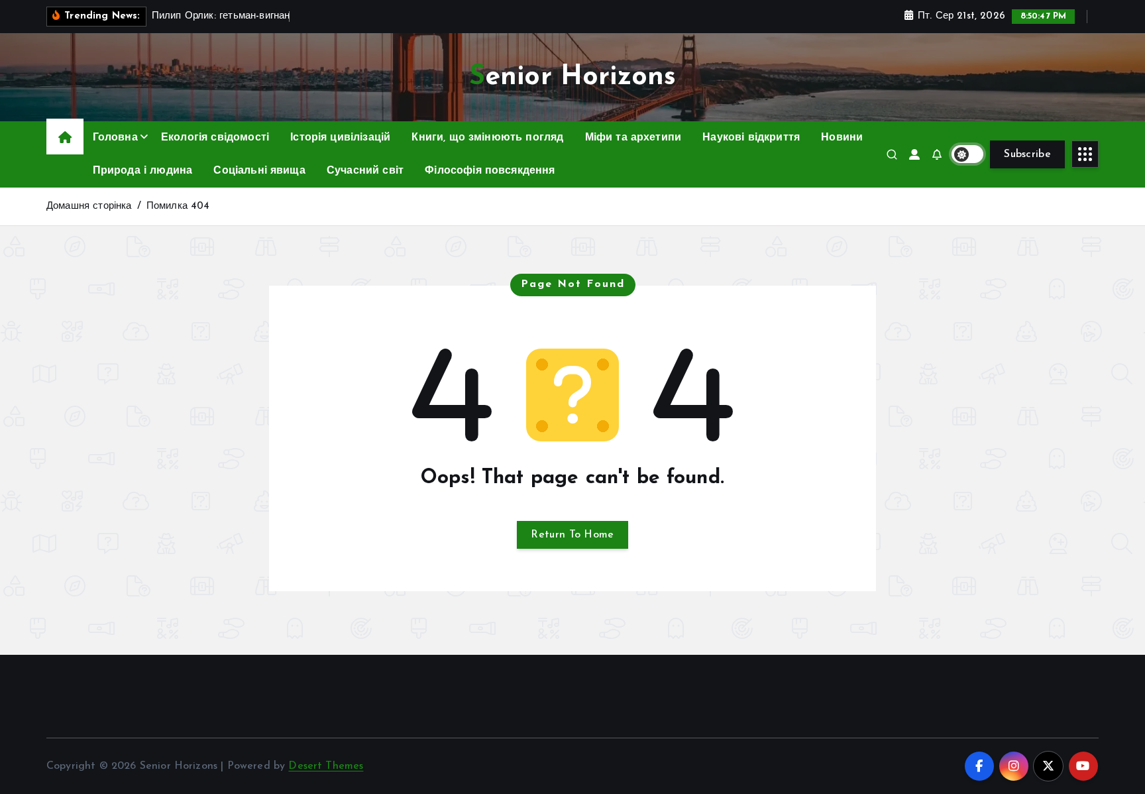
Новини (842, 138)
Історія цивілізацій (340, 138)
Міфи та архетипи (633, 138)
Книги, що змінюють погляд (487, 138)
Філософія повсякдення (490, 171)
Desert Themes (325, 766)
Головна (115, 138)
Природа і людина (143, 171)
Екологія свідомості (215, 138)
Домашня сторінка (89, 206)
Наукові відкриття (751, 138)
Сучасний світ (365, 171)
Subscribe (1027, 154)
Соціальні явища (259, 171)
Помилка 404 (178, 206)
